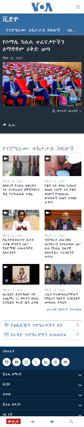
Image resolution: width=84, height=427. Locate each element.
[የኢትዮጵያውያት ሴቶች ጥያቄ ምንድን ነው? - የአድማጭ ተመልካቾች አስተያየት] (21, 220)
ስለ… (71, 30)
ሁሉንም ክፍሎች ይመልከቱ (64, 309)
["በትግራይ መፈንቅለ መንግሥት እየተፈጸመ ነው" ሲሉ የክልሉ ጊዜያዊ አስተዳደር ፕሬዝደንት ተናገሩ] (63, 220)
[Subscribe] (65, 362)
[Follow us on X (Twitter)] (36, 362)
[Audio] (33, 421)
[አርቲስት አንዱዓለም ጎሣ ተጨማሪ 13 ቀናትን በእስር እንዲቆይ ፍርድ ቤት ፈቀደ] (21, 274)
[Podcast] (55, 362)
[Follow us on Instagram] (26, 362)
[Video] (52, 421)
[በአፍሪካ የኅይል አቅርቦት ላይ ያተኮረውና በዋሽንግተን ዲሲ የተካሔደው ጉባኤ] (21, 165)
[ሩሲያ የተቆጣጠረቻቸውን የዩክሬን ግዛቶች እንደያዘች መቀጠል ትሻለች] (63, 274)
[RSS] (46, 362)
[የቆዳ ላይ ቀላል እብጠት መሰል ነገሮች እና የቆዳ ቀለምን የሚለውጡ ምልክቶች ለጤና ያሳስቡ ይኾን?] (63, 165)
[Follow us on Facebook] (7, 362)
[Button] (9, 126)
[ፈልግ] (71, 421)
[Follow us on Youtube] (16, 362)
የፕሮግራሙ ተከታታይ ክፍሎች (33, 30)
